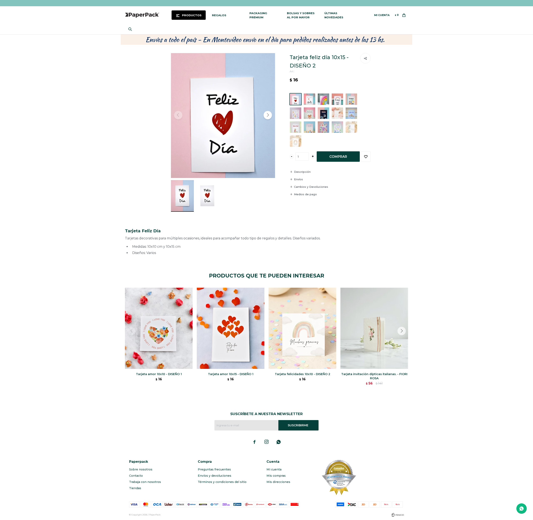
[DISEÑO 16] (351, 127)
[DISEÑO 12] (295, 127)
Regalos (219, 15)
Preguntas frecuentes (214, 469)
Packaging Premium (258, 15)
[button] (131, 29)
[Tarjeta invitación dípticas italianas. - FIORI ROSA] (374, 328)
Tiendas (135, 488)
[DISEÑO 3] (309, 99)
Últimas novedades (333, 15)
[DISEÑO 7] (295, 113)
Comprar (338, 157)
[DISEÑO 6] (351, 99)
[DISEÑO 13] (309, 127)
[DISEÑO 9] (323, 113)
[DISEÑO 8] (309, 113)
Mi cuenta (273, 469)
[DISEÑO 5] (337, 99)
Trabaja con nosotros (145, 482)
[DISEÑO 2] (295, 99)
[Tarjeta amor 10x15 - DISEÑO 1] (230, 328)
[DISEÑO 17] (295, 141)
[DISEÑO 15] (337, 127)
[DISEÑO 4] (323, 99)
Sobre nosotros (140, 469)
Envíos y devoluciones (214, 476)
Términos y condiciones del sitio (222, 482)
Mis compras (276, 476)
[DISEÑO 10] (337, 113)
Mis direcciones (278, 482)
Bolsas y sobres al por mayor (301, 15)
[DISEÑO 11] (351, 113)
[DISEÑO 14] (323, 127)
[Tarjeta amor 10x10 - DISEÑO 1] (159, 328)
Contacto (136, 476)
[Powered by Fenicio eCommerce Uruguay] (397, 515)
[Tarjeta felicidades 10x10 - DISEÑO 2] (302, 328)
